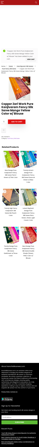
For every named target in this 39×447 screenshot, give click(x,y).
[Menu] (2, 2)
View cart (31, 59)
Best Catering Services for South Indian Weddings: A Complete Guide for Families (18, 438)
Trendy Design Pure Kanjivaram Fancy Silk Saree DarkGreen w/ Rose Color (10, 251)
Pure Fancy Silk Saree (9, 69)
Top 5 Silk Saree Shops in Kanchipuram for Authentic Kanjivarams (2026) (18, 434)
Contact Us (13, 392)
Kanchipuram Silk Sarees (25, 66)
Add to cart (16, 122)
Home (3, 66)
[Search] (36, 2)
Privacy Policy (5, 392)
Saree (11, 66)
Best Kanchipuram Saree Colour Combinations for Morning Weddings (17, 442)
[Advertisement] (19, 25)
